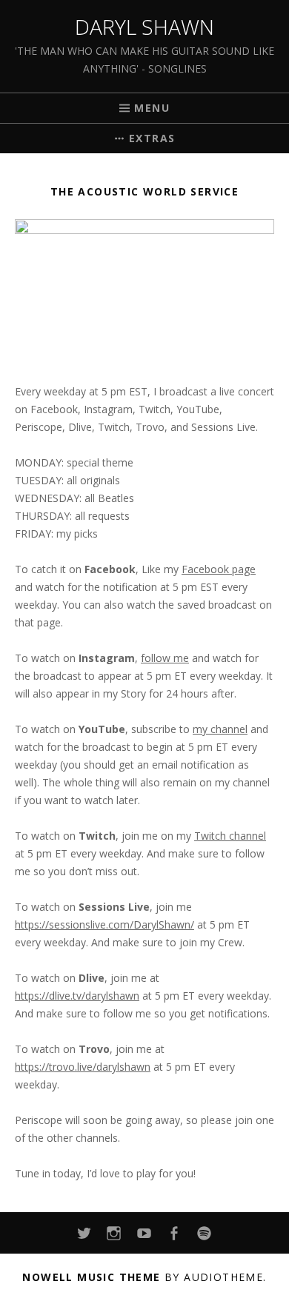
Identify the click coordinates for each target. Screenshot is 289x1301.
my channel (220, 729)
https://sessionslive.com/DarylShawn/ (104, 924)
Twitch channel (230, 836)
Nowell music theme (91, 1277)
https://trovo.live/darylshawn (82, 1067)
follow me (165, 658)
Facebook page (219, 569)
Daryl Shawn (144, 27)
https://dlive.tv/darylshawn (77, 996)
